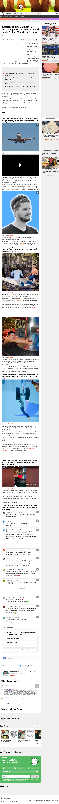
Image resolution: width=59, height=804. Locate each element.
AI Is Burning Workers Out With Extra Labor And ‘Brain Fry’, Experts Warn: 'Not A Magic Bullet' (50, 152)
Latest (11, 16)
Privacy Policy (47, 800)
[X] (8, 801)
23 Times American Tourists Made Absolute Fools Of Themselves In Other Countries (50, 40)
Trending (6, 16)
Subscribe (35, 776)
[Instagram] (3, 801)
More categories (6, 771)
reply (8, 703)
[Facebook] (1, 801)
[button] (35, 726)
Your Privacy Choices (34, 798)
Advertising (42, 798)
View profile (32, 671)
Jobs (51, 798)
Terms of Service (54, 800)
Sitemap (29, 800)
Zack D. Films (11, 235)
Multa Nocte (6, 689)
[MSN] (14, 801)
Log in (56, 13)
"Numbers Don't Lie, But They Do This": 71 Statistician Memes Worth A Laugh (50, 76)
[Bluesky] (10, 801)
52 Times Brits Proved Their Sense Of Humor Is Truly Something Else (49, 58)
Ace (4, 697)
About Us (47, 798)
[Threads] (12, 801)
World (3, 23)
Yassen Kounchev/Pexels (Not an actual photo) (19, 153)
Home (1, 16)
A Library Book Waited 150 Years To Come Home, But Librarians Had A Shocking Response (50, 135)
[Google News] (16, 801)
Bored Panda (5, 798)
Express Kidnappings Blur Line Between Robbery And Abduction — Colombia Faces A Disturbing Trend (50, 170)
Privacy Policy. (23, 780)
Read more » (12, 675)
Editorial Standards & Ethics (37, 800)
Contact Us (56, 798)
